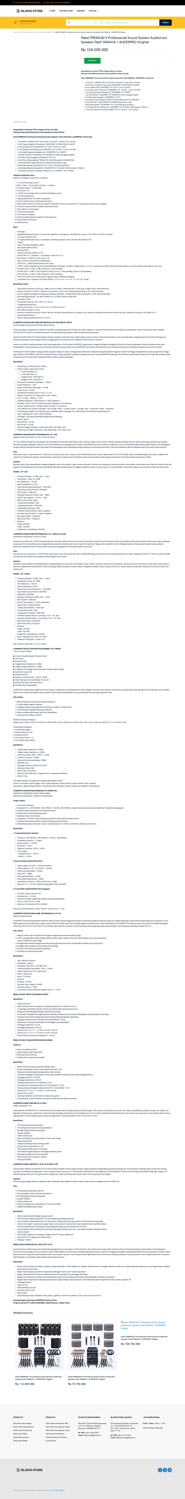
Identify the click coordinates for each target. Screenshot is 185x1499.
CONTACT (92, 61)
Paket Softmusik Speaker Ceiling (58, 1427)
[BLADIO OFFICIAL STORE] (29, 11)
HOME (52, 11)
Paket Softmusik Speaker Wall (57, 1423)
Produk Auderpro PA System (56, 1437)
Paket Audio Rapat (20, 1434)
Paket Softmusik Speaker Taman (58, 1430)
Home (15, 32)
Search (166, 22)
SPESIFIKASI (20, 122)
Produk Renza (51, 1441)
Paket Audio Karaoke (21, 1437)
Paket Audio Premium (45, 32)
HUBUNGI (81, 11)
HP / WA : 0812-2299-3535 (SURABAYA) (26, 2)
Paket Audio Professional (27, 32)
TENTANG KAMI (66, 11)
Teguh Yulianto (59, 1490)
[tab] (20, 122)
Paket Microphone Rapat (22, 1423)
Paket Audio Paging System (23, 1427)
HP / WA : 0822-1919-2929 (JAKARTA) (57, 2)
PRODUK (93, 11)
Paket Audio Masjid (20, 1441)
